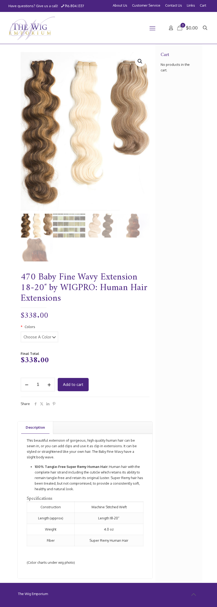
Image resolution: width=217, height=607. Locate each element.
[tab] (35, 427)
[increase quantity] (49, 384)
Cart (203, 5)
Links (191, 5)
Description (35, 427)
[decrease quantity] (26, 384)
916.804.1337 (74, 6)
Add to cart (73, 384)
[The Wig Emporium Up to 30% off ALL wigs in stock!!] (31, 28)
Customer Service (146, 5)
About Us (120, 5)
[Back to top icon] (193, 594)
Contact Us (173, 5)
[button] (140, 61)
